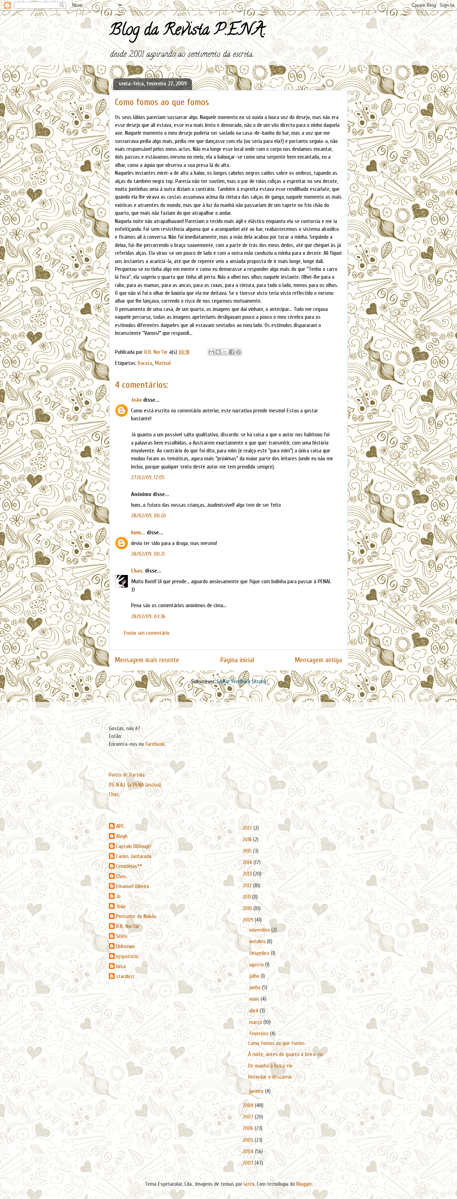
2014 (247, 862)
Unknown (125, 946)
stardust (125, 976)
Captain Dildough (133, 846)
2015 (247, 851)
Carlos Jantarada (133, 856)
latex (249, 1184)
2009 (248, 920)
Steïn (121, 936)
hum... (138, 532)
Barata (145, 363)
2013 (247, 874)
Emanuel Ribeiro (132, 886)
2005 (248, 1140)
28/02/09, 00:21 (148, 554)
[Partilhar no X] (224, 352)
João (136, 400)
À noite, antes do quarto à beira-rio (285, 1054)
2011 (247, 897)
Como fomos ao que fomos (276, 1043)
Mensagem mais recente (147, 660)
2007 (248, 1117)
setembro (260, 953)
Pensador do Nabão (136, 916)
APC (120, 826)
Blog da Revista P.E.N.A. (187, 31)
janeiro (257, 1091)
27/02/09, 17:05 (148, 477)
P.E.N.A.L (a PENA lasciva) (135, 785)
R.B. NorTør (128, 926)
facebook (155, 744)
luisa (121, 966)
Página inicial (237, 660)
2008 (248, 1105)
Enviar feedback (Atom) (241, 681)
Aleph (121, 836)
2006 (248, 1128)
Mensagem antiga (318, 660)
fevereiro (259, 1033)
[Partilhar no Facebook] (231, 352)
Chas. (137, 571)
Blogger (304, 1184)
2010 (247, 908)
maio (255, 999)
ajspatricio (127, 956)
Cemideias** (129, 866)
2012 (247, 885)
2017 (247, 828)
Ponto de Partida (127, 775)
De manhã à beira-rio (270, 1065)
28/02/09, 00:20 (148, 515)
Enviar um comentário (147, 633)
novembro (260, 930)
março (256, 1022)
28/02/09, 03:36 (148, 616)
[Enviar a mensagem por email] (211, 352)
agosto (257, 964)
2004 (248, 1151)
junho (255, 987)
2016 (247, 839)
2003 (248, 1163)
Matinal (163, 363)
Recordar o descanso (270, 1077)
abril (254, 1010)
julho (255, 976)
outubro (258, 941)
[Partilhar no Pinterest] (238, 352)
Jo (118, 896)
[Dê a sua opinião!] (218, 352)
